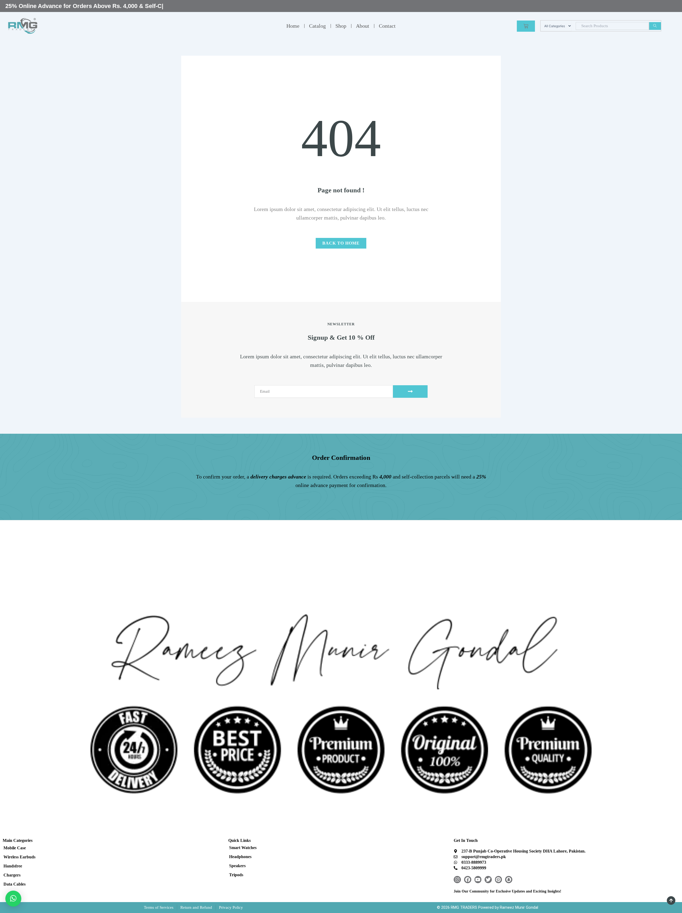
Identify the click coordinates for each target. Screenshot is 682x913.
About (362, 26)
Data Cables (14, 884)
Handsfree (12, 866)
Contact (387, 26)
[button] (13, 899)
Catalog (317, 26)
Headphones (240, 856)
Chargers (12, 875)
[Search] (655, 26)
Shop (340, 26)
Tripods (236, 875)
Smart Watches (243, 847)
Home (292, 26)
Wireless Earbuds (19, 857)
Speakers (237, 865)
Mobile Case (14, 848)
